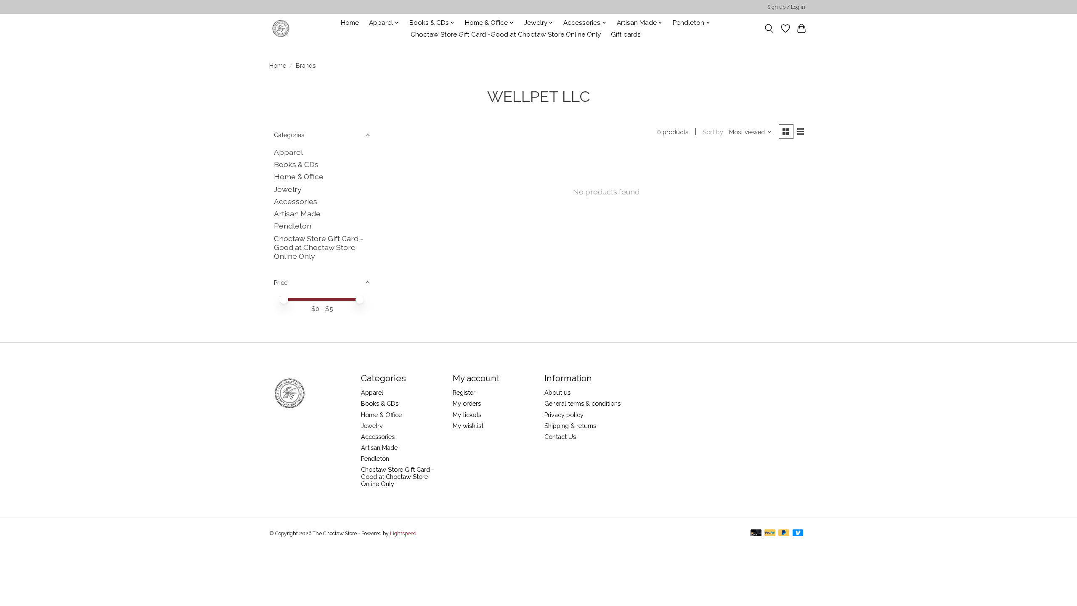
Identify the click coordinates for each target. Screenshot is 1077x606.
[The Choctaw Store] (280, 28)
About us (557, 392)
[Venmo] (798, 533)
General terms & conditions (582, 403)
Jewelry (288, 189)
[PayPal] (769, 533)
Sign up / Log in (786, 7)
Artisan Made (297, 213)
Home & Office (299, 176)
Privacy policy (564, 414)
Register (464, 392)
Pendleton (292, 225)
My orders (467, 403)
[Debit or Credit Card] (756, 533)
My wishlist (468, 425)
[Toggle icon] (769, 28)
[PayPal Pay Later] (783, 533)
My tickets (467, 414)
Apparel (288, 152)
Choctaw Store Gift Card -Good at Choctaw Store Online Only (506, 34)
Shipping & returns (570, 425)
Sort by (713, 132)
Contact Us (560, 436)
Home (350, 23)
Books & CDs (296, 164)
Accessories (295, 201)
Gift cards (626, 34)
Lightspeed (403, 534)
